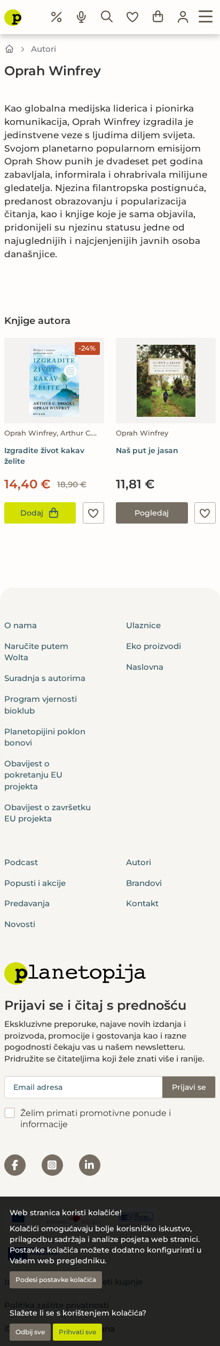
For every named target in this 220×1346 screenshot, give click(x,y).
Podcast (21, 862)
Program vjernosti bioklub (40, 704)
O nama (20, 625)
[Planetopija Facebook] (15, 1165)
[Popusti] (56, 17)
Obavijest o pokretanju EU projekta (33, 774)
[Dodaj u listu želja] (93, 513)
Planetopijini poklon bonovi (44, 737)
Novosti (19, 924)
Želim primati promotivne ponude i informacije (95, 1118)
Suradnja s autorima (44, 678)
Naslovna (144, 667)
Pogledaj (152, 513)
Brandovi (144, 883)
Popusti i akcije (35, 883)
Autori (43, 49)
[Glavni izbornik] (206, 17)
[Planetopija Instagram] (52, 1165)
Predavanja (27, 903)
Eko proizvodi (153, 646)
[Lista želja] (132, 17)
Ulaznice (143, 625)
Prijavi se (189, 1087)
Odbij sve (30, 1332)
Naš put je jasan (147, 450)
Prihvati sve (77, 1332)
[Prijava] (183, 17)
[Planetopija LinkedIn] (89, 1165)
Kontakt (142, 903)
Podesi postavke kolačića (55, 1280)
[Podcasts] (82, 17)
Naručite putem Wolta (36, 651)
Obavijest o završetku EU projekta (47, 813)
